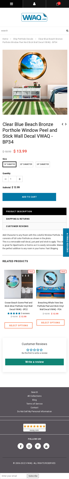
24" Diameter (43, 164)
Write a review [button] (34, 361)
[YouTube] (46, 446)
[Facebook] (21, 446)
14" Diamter (9, 164)
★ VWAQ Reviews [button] (67, 242)
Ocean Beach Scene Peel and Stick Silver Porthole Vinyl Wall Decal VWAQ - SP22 (18, 306)
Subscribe (33, 476)
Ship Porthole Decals (23, 39)
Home (5, 39)
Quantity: (7, 173)
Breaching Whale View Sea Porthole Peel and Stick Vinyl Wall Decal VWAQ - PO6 (50, 306)
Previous (62, 124)
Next (65, 124)
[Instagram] (29, 446)
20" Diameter (26, 164)
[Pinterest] (38, 446)
